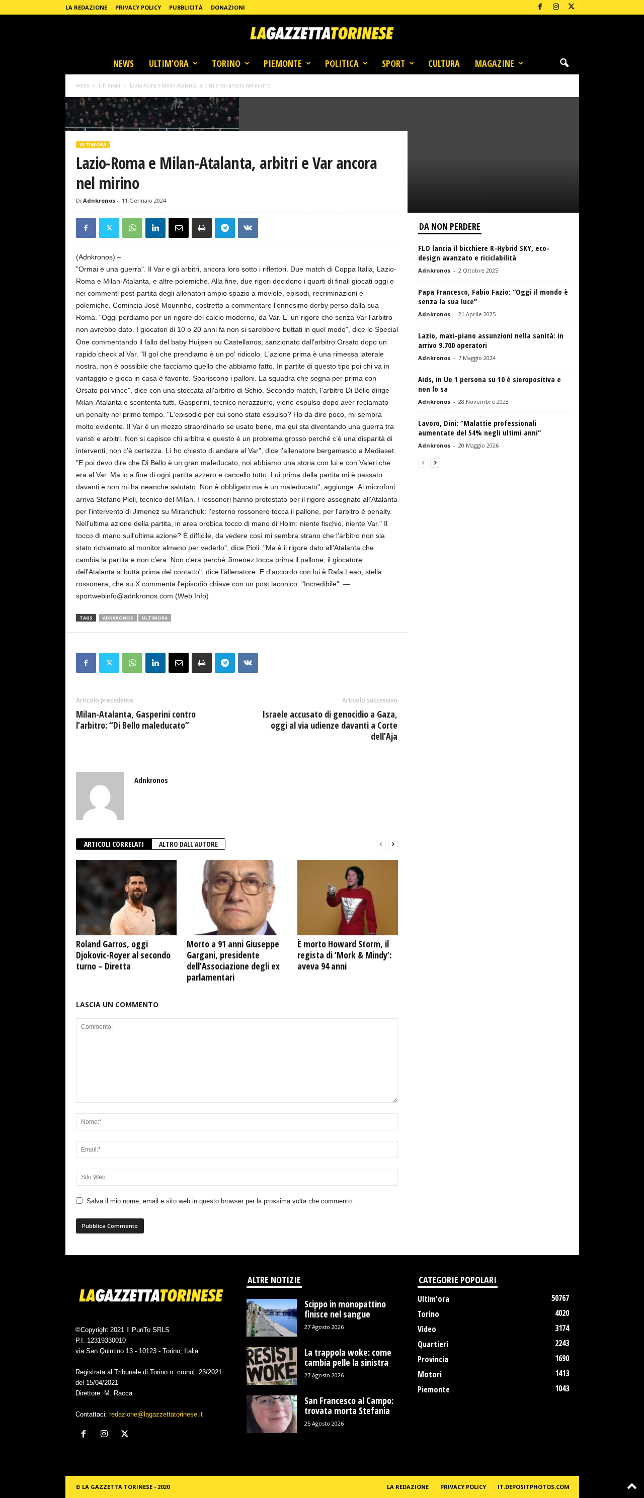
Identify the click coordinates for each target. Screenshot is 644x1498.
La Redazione (86, 7)
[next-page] (393, 844)
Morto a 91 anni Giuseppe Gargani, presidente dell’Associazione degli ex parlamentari (233, 960)
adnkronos (118, 617)
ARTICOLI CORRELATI (114, 844)
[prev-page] (381, 844)
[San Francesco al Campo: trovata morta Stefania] (272, 1414)
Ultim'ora (109, 85)
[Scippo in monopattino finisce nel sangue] (272, 1318)
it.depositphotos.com (534, 1486)
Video (427, 1329)
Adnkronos (99, 200)
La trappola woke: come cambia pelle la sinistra (347, 1357)
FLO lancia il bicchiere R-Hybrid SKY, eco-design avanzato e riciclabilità (483, 252)
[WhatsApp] (132, 228)
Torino (226, 63)
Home (82, 85)
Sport (393, 63)
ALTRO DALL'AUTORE (188, 844)
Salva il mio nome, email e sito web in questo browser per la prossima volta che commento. (220, 1201)
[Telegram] (225, 228)
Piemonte (283, 63)
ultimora (155, 617)
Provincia (433, 1359)
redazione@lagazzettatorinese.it (156, 1414)
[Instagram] (556, 7)
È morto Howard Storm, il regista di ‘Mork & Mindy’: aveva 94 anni (344, 955)
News (123, 63)
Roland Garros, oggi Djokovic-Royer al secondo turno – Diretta (123, 955)
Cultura (444, 63)
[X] (572, 7)
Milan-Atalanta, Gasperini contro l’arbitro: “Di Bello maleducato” (136, 720)
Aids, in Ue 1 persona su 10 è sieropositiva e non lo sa (489, 384)
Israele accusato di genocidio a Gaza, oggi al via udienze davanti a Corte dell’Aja (329, 725)
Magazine (494, 63)
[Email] (179, 228)
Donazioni (228, 7)
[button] (564, 63)
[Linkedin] (155, 228)
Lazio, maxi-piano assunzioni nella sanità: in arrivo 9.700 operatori (491, 340)
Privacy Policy (138, 7)
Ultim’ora (169, 63)
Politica (342, 63)
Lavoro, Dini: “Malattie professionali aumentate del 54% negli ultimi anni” (479, 427)
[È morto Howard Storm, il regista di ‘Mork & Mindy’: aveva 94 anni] (347, 897)
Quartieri (433, 1344)
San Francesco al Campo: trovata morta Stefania (348, 1405)
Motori (430, 1374)
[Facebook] (540, 7)
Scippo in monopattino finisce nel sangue (345, 1309)
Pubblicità (186, 7)
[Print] (202, 228)
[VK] (248, 228)
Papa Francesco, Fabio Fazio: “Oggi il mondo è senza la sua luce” (493, 296)
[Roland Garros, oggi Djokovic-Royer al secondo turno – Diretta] (126, 897)
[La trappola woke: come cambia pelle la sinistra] (272, 1366)
